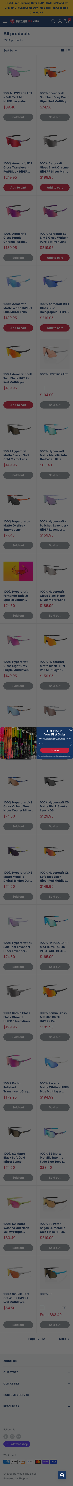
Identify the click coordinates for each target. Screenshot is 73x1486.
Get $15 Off (55, 750)
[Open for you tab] (62, 1475)
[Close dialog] (71, 729)
